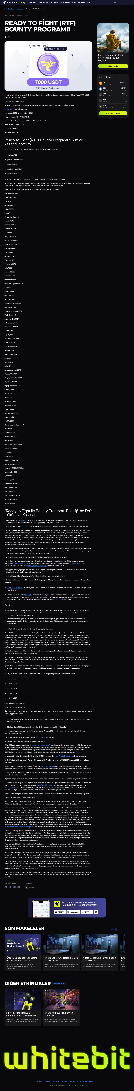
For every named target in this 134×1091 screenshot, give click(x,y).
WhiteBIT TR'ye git (113, 113)
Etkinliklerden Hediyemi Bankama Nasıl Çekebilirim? (21, 1014)
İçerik (7, 37)
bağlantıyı (28, 595)
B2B (96, 1081)
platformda (60, 599)
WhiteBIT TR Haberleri (70, 1081)
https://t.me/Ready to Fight (37, 566)
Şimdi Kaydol (113, 66)
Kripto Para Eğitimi (86, 1081)
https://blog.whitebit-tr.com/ (64, 756)
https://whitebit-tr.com (77, 563)
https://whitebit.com (48, 766)
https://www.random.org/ (41, 745)
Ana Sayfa (4, 9)
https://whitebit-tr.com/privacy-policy (20, 827)
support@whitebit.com (20, 563)
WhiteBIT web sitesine (15, 588)
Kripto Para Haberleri (52, 1081)
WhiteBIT (24, 520)
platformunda (40, 737)
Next (116, 929)
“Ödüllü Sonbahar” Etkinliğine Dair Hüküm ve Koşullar (21, 959)
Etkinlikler (11, 9)
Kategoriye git (59, 983)
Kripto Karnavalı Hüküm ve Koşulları (58, 1014)
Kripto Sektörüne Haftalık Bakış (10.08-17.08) (99, 959)
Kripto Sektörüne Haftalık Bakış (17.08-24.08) (61, 959)
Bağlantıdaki (9, 109)
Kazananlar (20, 9)
